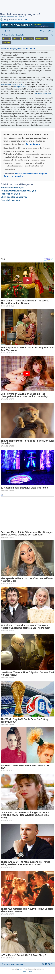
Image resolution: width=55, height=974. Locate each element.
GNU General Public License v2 (12, 84)
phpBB (20, 969)
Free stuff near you (10, 200)
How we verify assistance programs (31, 173)
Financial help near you (12, 187)
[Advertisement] (21, 6)
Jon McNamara (33, 144)
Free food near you (10, 194)
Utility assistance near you (14, 197)
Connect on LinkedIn (13, 176)
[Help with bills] (27, 25)
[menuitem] (7, 30)
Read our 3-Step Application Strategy (12, 16)
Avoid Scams (21, 19)
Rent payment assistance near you (18, 191)
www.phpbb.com (20, 87)
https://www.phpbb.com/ (42, 93)
